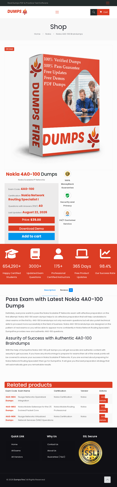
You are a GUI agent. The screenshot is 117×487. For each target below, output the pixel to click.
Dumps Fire (19, 479)
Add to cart (31, 236)
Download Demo (31, 229)
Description (50, 290)
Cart (105, 12)
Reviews (65, 290)
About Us (51, 450)
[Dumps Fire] (17, 14)
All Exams (16, 450)
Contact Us (52, 444)
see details (102, 398)
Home (37, 33)
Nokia (48, 33)
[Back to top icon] (107, 479)
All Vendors (17, 456)
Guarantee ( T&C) (56, 456)
